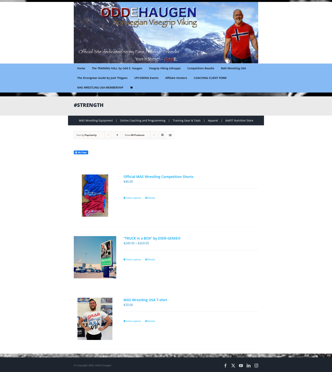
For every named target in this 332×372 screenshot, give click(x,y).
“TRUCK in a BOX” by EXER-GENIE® (152, 238)
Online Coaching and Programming (142, 120)
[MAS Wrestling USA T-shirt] (95, 319)
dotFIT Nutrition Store (239, 120)
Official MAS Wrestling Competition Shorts (158, 176)
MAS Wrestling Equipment (96, 120)
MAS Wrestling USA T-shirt (145, 300)
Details (151, 197)
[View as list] (170, 135)
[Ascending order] (117, 135)
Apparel (213, 120)
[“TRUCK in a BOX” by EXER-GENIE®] (95, 257)
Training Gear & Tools (187, 120)
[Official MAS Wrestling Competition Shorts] (95, 195)
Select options (133, 197)
